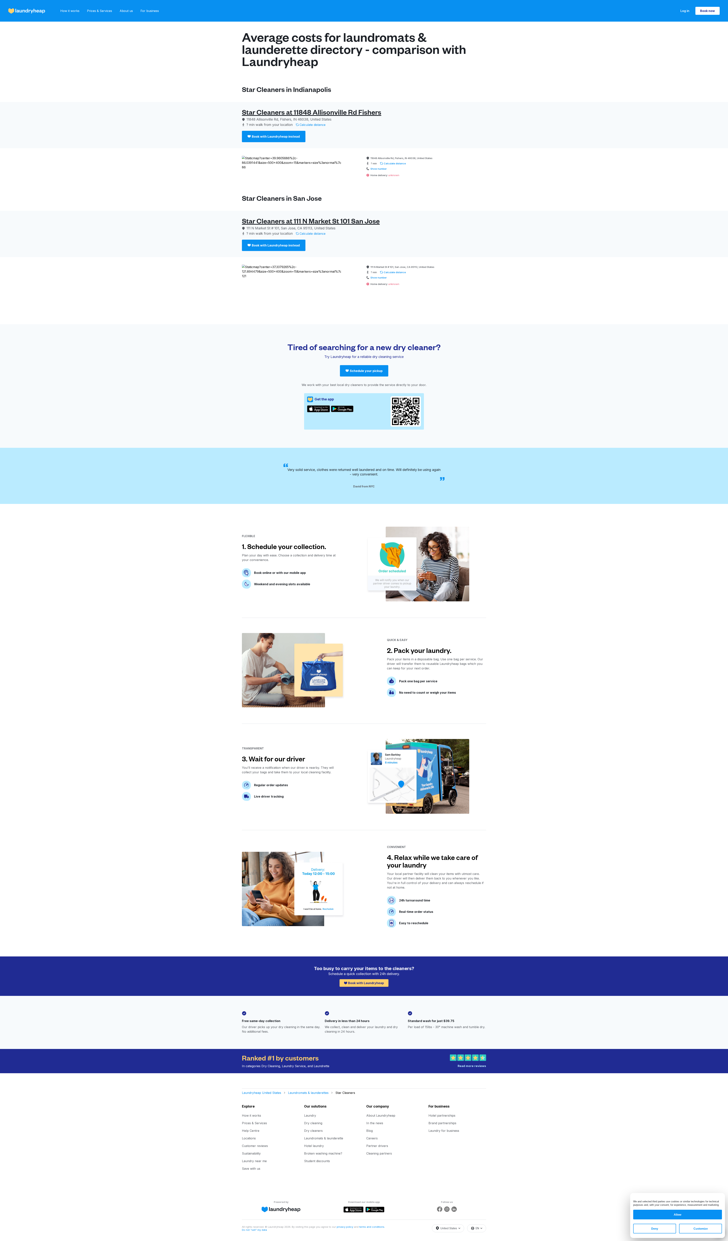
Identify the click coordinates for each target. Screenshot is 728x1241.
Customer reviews (255, 1146)
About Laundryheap (380, 1115)
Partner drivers (377, 1146)
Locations (249, 1138)
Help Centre (250, 1131)
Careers (372, 1138)
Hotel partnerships (441, 1115)
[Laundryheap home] (26, 11)
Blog (369, 1131)
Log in (684, 11)
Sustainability (251, 1153)
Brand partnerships (442, 1123)
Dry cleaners (313, 1131)
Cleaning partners (379, 1153)
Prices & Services (99, 11)
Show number (378, 168)
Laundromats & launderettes (308, 1093)
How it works (69, 11)
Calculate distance (313, 125)
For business (149, 11)
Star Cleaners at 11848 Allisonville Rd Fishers (311, 111)
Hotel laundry (314, 1146)
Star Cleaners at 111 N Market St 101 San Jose (311, 220)
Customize (700, 1228)
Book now (707, 11)
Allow (677, 1214)
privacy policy (345, 1226)
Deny (654, 1228)
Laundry (310, 1115)
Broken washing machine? (323, 1153)
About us (126, 11)
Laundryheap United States (261, 1093)
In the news (374, 1123)
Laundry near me (254, 1161)
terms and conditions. (372, 1226)
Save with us (251, 1168)
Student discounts (317, 1161)
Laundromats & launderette (323, 1138)
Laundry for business (443, 1131)
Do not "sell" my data (254, 1229)
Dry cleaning (313, 1123)
